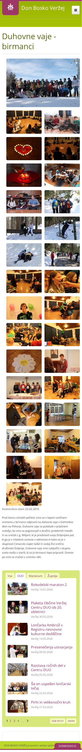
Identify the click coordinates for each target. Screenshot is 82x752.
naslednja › (27, 721)
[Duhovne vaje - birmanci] (43, 106)
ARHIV (71, 720)
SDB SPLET (58, 720)
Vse (10, 576)
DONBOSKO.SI (67, 746)
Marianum (35, 576)
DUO (20, 576)
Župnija (52, 576)
